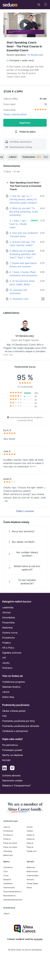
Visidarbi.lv (8, 883)
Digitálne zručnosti (11, 652)
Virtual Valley (32, 883)
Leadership (7, 607)
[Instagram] (12, 768)
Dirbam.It (7, 879)
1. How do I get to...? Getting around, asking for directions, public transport (23, 199)
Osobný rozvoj (9, 632)
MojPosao (31, 867)
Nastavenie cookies (12, 780)
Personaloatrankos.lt (12, 891)
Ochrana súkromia (11, 775)
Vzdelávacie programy (13, 681)
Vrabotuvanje (32, 875)
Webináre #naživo (11, 686)
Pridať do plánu (27, 131)
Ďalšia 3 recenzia (25, 511)
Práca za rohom (10, 843)
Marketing (7, 627)
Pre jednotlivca (10, 745)
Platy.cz (30, 843)
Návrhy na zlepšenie (12, 755)
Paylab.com (32, 851)
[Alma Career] (25, 929)
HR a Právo (8, 647)
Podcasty (7, 667)
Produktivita (8, 637)
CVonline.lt (8, 867)
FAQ (4, 716)
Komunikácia (8, 617)
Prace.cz (7, 839)
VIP (4, 657)
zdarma (34, 220)
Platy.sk (30, 847)
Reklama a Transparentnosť (16, 785)
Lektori (12, 156)
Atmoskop (7, 851)
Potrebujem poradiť (12, 750)
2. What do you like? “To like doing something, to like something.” (24, 211)
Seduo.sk (30, 839)
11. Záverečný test (19, 298)
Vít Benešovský (35, 54)
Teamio (30, 831)
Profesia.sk (8, 831)
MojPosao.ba (32, 871)
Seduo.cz (30, 835)
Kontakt (6, 760)
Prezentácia (8, 622)
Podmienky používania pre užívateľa (20, 726)
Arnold (29, 827)
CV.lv (5, 871)
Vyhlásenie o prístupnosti (15, 731)
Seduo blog (8, 697)
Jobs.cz (6, 827)
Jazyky (6, 662)
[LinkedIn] (4, 768)
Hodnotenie (35, 156)
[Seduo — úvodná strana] (10, 5)
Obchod (6, 612)
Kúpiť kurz (25, 122)
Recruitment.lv (9, 895)
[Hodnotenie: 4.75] (40, 110)
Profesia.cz (8, 835)
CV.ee (5, 875)
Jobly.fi (6, 913)
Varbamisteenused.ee (12, 900)
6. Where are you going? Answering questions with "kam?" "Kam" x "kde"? (23, 254)
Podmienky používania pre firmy (18, 721)
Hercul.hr (30, 879)
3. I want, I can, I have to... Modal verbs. (18, 224)
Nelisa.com (8, 855)
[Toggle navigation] (39, 4)
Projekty (6, 642)
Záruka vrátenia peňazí (15, 114)
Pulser (29, 887)
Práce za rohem (10, 847)
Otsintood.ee (9, 887)
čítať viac (8, 354)
